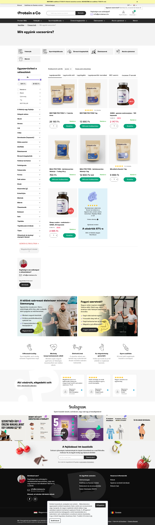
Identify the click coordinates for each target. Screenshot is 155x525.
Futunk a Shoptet (133, 521)
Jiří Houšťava (122, 521)
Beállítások (55, 520)
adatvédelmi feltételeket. (87, 462)
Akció (30, 93)
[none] (76, 462)
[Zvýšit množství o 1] (56, 126)
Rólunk (19, 5)
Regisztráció (27, 331)
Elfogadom (100, 505)
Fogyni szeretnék (89, 330)
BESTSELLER (30, 103)
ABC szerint (113, 75)
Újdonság (30, 96)
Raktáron (30, 89)
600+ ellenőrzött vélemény (27, 386)
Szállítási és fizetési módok (34, 5)
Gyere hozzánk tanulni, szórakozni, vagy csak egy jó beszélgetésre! (77, 412)
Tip (30, 100)
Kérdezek (25, 285)
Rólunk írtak (114, 486)
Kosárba (69, 126)
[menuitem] (22, 20)
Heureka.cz (92, 234)
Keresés (81, 13)
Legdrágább (81, 75)
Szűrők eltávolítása (28, 243)
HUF (128, 5)
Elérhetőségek (50, 5)
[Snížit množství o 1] (51, 126)
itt (91, 516)
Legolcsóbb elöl (69, 75)
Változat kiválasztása (90, 126)
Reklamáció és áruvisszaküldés (90, 486)
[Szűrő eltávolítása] (71, 69)
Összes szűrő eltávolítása (83, 69)
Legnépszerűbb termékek (97, 75)
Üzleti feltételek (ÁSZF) (88, 489)
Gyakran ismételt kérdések (120, 483)
